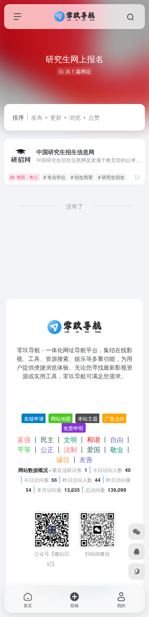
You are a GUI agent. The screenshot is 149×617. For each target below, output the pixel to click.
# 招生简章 (82, 177)
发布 (37, 117)
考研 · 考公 (27, 177)
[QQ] (136, 551)
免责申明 (73, 427)
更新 (56, 117)
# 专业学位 (54, 177)
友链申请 (34, 418)
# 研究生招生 (111, 177)
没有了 (74, 206)
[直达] (137, 176)
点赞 (94, 117)
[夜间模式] (136, 571)
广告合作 (115, 418)
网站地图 (61, 418)
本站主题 (88, 418)
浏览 (75, 117)
